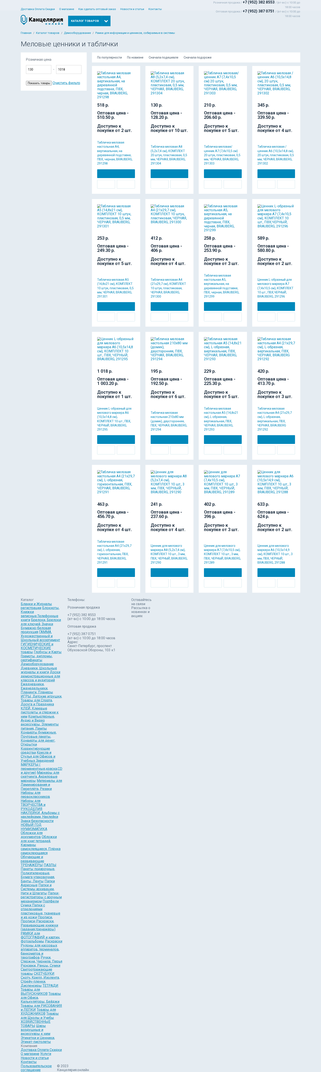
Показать (97, 61)
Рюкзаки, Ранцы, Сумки (40, 965)
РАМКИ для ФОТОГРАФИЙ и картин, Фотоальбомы (40, 937)
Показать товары (39, 83)
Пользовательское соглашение (36, 1068)
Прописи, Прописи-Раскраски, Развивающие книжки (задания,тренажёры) (39, 923)
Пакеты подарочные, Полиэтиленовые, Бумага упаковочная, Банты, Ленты (38, 875)
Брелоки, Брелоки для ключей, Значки (41, 622)
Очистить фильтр (66, 83)
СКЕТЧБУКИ (44, 974)
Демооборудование (77, 33)
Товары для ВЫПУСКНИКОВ (34, 991)
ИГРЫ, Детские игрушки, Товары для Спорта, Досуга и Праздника (41, 700)
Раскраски (53, 941)
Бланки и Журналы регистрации (36, 606)
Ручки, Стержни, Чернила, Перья (41, 959)
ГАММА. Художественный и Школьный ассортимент (40, 636)
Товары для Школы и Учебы (40, 1015)
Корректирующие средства (35, 750)
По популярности (109, 57)
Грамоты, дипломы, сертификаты (37, 658)
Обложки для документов (32, 835)
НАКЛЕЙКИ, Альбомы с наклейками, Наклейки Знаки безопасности (40, 817)
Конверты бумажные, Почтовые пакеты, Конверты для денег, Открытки (39, 738)
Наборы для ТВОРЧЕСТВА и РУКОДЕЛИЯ (33, 805)
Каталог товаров (47, 33)
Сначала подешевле (163, 57)
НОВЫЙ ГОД (31, 825)
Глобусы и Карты (48, 652)
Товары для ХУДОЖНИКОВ (38, 1012)
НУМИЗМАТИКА (34, 829)
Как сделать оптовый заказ (97, 9)
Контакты (155, 9)
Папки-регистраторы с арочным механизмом (41, 897)
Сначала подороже (198, 57)
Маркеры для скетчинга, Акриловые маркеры (40, 777)
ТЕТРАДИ (50, 986)
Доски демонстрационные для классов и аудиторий (40, 676)
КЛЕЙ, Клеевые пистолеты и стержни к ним (40, 712)
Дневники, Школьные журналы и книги (39, 670)
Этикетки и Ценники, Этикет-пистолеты (38, 1040)
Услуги (45, 1054)
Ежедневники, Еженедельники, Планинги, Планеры (37, 688)
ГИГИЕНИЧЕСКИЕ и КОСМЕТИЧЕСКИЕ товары (37, 648)
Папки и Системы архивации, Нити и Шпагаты (37, 889)
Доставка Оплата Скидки (38, 9)
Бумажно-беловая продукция (36, 630)
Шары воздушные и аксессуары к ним (35, 1030)
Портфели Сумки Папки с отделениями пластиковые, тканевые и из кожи (40, 909)
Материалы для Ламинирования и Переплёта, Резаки (41, 785)
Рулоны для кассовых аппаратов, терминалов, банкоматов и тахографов (40, 951)
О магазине (66, 9)
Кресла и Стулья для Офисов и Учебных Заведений (38, 756)
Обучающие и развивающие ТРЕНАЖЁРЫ (32, 861)
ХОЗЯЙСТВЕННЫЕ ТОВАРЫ (35, 1024)
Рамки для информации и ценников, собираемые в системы (135, 33)
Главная (26, 33)
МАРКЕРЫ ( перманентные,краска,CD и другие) (41, 768)
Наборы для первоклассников (35, 795)
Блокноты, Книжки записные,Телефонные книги (40, 614)
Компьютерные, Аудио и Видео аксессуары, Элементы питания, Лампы (40, 722)
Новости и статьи (132, 9)
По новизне (135, 57)
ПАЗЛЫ (50, 865)
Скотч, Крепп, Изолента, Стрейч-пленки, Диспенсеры (40, 981)
